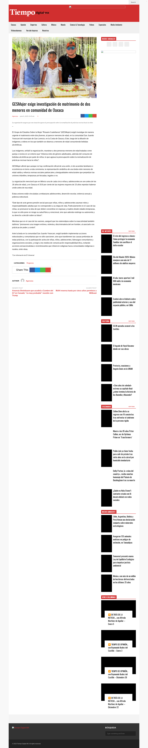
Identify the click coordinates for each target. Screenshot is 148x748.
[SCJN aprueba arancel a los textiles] (106, 333)
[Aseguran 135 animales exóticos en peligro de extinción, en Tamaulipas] (106, 543)
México (53, 24)
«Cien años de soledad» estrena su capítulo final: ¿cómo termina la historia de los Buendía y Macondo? (124, 390)
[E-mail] (94, 115)
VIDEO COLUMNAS (109, 597)
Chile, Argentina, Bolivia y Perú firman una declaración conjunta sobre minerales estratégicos (124, 521)
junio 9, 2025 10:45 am (27, 116)
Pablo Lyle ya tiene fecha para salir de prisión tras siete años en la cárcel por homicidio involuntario (123, 455)
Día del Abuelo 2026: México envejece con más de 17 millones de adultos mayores (124, 260)
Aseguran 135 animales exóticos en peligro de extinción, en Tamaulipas (122, 539)
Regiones (30, 263)
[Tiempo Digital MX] (29, 13)
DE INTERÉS (106, 231)
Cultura (44, 24)
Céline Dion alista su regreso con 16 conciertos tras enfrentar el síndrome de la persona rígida (123, 416)
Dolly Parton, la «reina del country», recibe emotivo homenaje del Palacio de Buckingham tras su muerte (124, 475)
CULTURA (105, 321)
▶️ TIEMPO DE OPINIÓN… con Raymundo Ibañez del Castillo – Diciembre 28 (118, 674)
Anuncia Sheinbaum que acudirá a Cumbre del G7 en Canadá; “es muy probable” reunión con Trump (32, 293)
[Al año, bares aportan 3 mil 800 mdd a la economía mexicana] (106, 285)
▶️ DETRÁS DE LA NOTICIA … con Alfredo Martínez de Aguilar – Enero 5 (117, 619)
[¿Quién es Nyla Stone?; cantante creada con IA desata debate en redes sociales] (106, 498)
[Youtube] (125, 2)
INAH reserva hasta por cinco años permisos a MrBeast (76, 292)
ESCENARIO (106, 406)
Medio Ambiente (116, 24)
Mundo (63, 24)
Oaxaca (13, 24)
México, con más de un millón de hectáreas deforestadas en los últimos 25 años (124, 579)
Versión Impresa (32, 30)
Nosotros (45, 30)
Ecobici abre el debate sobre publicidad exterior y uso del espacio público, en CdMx (124, 302)
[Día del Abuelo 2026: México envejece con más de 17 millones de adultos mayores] (106, 264)
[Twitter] (118, 2)
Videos (91, 24)
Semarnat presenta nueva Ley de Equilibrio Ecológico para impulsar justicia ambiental (123, 561)
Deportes (33, 24)
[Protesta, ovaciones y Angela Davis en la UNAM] (106, 372)
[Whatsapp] (91, 115)
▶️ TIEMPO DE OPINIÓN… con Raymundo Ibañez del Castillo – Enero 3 (118, 647)
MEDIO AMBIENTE (109, 511)
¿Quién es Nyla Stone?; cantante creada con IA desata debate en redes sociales (122, 495)
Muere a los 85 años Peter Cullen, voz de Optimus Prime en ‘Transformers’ (123, 434)
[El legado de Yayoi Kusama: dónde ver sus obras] (106, 353)
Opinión (23, 24)
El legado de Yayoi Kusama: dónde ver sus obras (123, 347)
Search (133, 2)
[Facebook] (114, 2)
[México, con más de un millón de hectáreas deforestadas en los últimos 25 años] (106, 583)
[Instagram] (122, 2)
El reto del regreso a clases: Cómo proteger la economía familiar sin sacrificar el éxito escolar (124, 240)
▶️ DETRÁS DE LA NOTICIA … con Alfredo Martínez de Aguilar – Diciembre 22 (117, 702)
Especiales (102, 24)
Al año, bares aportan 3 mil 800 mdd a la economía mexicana (123, 281)
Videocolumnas (16, 30)
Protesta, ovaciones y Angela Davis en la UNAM (123, 367)
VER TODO (131, 231)
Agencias (15, 116)
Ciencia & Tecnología (77, 24)
